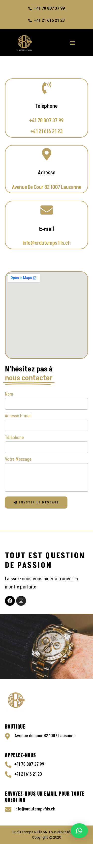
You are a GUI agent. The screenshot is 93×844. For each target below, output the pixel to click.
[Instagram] (21, 601)
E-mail (46, 229)
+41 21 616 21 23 (47, 131)
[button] (73, 42)
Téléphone (14, 437)
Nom (9, 394)
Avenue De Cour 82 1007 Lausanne (46, 187)
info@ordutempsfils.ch (47, 243)
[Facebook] (10, 601)
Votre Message (18, 459)
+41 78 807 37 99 (46, 121)
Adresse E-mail (18, 416)
